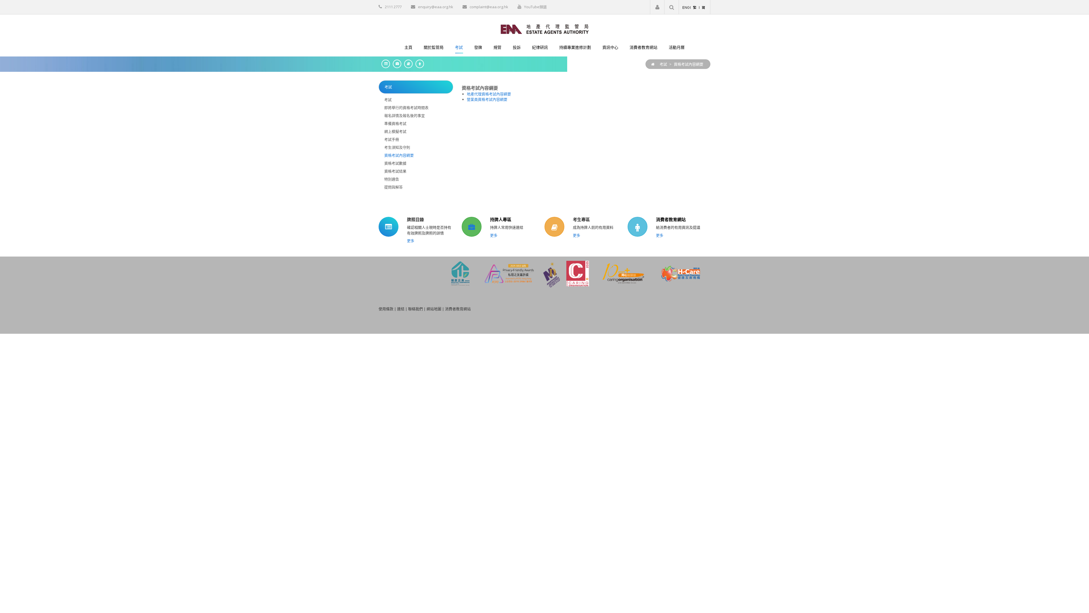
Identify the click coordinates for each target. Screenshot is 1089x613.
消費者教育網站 (671, 219)
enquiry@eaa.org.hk (435, 6)
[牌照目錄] (384, 63)
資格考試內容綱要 (688, 64)
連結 (400, 308)
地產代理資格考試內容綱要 (489, 93)
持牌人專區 (500, 219)
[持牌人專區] (395, 63)
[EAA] (545, 28)
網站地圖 (434, 308)
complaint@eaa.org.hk (489, 6)
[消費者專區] (418, 63)
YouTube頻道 (535, 6)
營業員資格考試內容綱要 (487, 99)
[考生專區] (407, 63)
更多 (410, 240)
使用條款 (386, 308)
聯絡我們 (415, 308)
